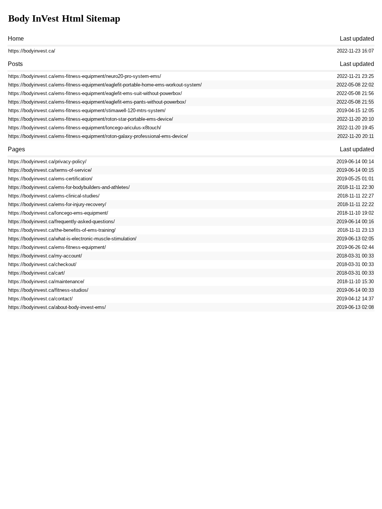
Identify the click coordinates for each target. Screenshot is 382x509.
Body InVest (33, 18)
